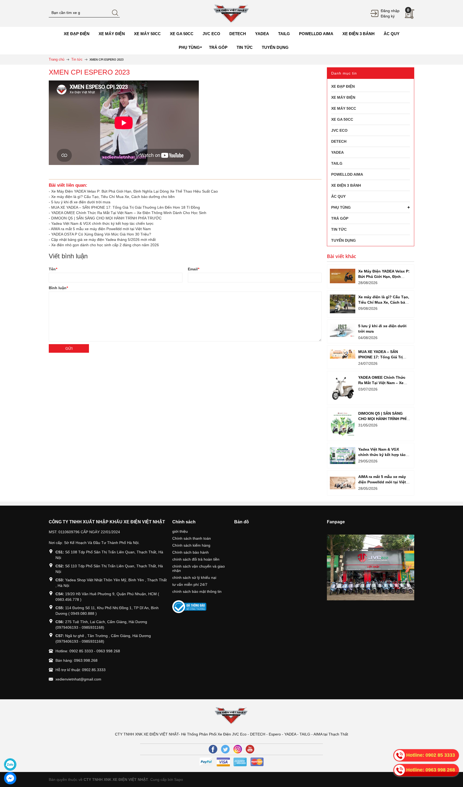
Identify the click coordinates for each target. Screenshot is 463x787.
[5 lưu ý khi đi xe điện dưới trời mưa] (342, 330)
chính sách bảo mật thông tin (197, 591)
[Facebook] (213, 749)
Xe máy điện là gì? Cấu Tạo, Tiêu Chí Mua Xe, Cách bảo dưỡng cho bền (113, 196)
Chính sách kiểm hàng (191, 545)
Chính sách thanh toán (191, 538)
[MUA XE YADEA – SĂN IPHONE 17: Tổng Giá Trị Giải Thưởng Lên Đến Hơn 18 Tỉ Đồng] (342, 354)
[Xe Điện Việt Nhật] (231, 13)
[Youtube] (250, 749)
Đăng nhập (390, 11)
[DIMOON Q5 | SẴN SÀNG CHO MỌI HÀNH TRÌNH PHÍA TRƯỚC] (342, 424)
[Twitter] (225, 749)
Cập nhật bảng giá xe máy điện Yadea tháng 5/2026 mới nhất (103, 239)
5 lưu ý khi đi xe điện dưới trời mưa (80, 202)
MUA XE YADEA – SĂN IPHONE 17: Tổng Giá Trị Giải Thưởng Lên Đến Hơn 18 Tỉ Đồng (125, 207)
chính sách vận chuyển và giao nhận (198, 568)
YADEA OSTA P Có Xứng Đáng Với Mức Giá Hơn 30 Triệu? (101, 234)
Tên (53, 269)
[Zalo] (10, 764)
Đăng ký (388, 16)
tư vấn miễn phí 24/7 (189, 584)
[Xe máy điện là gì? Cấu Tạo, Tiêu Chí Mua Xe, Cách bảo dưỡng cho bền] (342, 304)
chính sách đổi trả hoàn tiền (195, 559)
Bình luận (58, 288)
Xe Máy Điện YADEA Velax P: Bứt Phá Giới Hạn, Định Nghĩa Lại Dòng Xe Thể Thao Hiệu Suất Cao (134, 191)
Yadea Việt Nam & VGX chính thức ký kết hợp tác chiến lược (102, 223)
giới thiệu (180, 531)
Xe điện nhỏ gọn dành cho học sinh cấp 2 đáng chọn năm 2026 (105, 245)
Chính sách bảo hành (190, 552)
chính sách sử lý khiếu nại (194, 577)
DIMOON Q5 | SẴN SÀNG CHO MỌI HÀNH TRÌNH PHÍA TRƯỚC (106, 218)
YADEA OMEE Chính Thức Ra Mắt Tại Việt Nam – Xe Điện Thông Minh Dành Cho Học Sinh (128, 213)
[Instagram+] (237, 749)
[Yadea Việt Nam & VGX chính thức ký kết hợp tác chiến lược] (342, 455)
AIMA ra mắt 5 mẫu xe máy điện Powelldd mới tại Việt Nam (101, 229)
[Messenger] (10, 778)
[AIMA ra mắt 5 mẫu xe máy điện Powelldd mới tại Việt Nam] (342, 483)
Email (193, 269)
